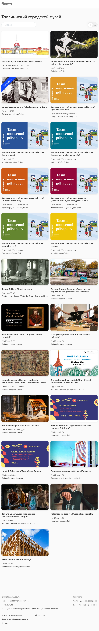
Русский (41, 615)
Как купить (77, 597)
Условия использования (11, 615)
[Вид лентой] (95, 25)
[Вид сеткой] (90, 25)
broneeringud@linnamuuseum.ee (15, 601)
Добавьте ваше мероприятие (85, 605)
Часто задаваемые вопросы (85, 601)
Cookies (4, 623)
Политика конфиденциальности (14, 619)
